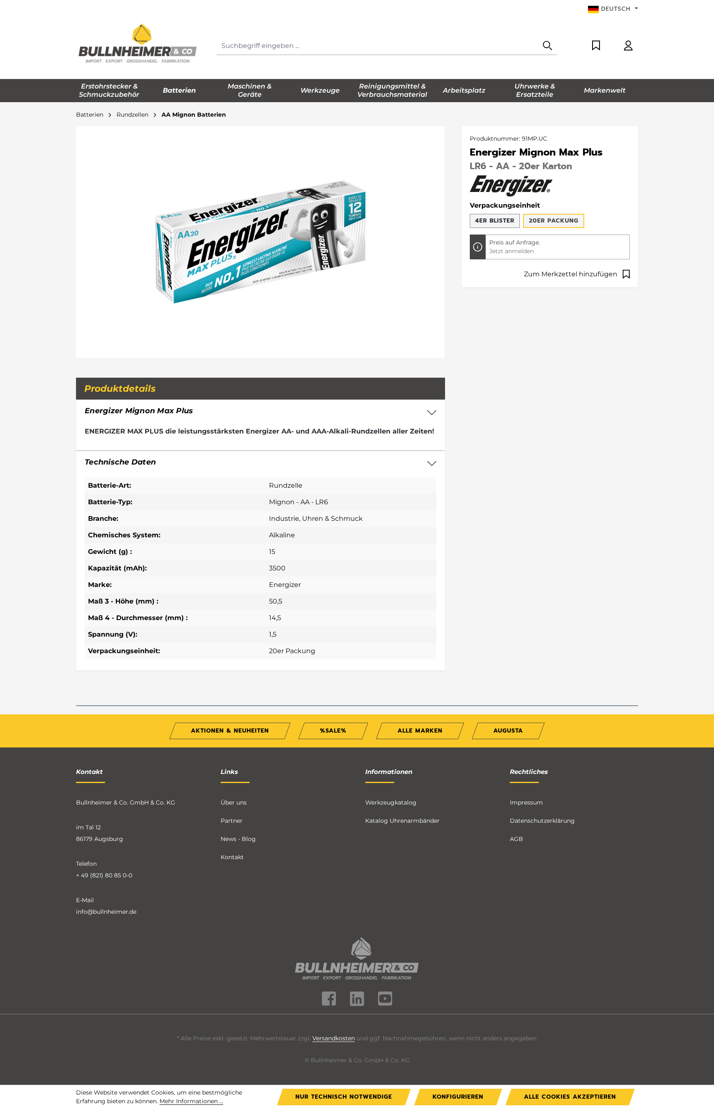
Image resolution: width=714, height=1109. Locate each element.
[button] (260, 462)
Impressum (526, 802)
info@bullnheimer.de (106, 911)
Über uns (234, 802)
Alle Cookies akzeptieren (570, 1096)
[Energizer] (511, 185)
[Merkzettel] (596, 46)
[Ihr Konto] (628, 46)
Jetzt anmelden (511, 251)
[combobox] (377, 46)
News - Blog (238, 839)
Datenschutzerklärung (542, 820)
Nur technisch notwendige (343, 1096)
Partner (232, 820)
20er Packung (553, 220)
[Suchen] (547, 46)
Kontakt (232, 857)
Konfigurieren (458, 1096)
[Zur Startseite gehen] (138, 44)
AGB (516, 839)
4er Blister (494, 220)
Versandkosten (333, 1038)
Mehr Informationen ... (191, 1101)
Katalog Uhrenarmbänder (402, 820)
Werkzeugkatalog (390, 802)
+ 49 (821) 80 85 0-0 (104, 875)
